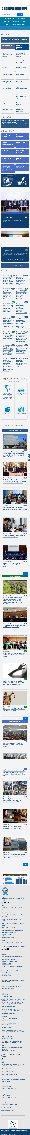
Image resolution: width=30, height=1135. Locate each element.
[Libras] (29, 455)
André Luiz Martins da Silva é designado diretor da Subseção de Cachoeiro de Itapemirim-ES (14, 856)
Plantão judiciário (19, 47)
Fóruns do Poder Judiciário (21, 151)
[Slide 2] (8, 260)
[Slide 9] (20, 260)
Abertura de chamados (8, 937)
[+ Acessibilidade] (29, 460)
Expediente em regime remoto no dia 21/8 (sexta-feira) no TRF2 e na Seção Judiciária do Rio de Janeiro (21, 337)
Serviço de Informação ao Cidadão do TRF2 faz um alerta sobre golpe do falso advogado (8, 350)
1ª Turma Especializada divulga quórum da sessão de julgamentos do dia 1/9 (7, 294)
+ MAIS (25, 573)
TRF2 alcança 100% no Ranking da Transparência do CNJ (14, 220)
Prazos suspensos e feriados (22, 103)
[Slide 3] (10, 260)
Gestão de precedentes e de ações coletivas (21, 96)
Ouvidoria (6, 21)
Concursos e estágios (19, 82)
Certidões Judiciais (21, 74)
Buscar (2, 12)
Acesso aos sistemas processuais (14, 39)
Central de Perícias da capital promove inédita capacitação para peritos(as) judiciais (14, 655)
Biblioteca (5, 68)
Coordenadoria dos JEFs (18, 24)
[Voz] (29, 457)
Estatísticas (5, 150)
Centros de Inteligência (19, 135)
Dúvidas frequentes (21, 88)
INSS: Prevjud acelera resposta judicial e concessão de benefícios (14, 536)
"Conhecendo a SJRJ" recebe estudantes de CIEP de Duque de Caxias (14, 626)
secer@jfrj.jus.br (6, 976)
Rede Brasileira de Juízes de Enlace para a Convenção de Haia (7, 168)
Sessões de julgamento (19, 110)
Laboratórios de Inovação (6, 159)
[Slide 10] (22, 260)
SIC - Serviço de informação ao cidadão (20, 54)
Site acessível (13, 1128)
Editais (4, 95)
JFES (25, 741)
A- (2, 8)
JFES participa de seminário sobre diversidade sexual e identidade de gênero (13, 744)
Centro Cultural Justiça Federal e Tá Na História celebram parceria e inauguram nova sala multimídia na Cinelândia (14, 481)
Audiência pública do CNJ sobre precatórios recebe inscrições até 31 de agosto (8, 280)
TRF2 (26, 275)
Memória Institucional (20, 159)
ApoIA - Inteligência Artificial (7, 135)
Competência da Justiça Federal (6, 82)
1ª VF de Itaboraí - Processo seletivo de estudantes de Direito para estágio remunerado (21, 294)
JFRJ (26, 288)
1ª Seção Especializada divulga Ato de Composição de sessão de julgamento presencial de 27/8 (21, 308)
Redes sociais (24, 8)
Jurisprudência (6, 103)
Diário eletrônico (6, 88)
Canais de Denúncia (7, 74)
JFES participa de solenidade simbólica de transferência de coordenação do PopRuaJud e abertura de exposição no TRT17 (14, 773)
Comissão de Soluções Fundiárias (7, 143)
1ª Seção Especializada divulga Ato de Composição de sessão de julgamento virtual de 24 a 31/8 (21, 323)
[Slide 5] (13, 260)
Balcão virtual (7, 46)
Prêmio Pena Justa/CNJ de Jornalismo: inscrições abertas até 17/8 (14, 709)
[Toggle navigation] (3, 27)
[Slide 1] (6, 260)
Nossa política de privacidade (8, 1134)
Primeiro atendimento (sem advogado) (7, 54)
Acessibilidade (17, 8)
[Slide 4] (12, 260)
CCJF (7, 24)
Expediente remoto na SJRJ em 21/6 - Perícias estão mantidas (8, 336)
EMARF (25, 21)
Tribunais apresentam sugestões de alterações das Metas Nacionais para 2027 (13, 565)
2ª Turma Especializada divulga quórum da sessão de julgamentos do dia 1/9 (20, 281)
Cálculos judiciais (21, 68)
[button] (2, 211)
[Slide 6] (15, 260)
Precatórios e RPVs (7, 109)
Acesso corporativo (23, 31)
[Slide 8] (19, 260)
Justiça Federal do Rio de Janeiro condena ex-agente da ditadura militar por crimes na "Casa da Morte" (14, 682)
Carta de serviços (7, 61)
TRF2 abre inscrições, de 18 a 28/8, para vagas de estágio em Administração (21, 350)
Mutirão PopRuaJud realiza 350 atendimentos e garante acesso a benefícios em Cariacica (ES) (12, 800)
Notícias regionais (15, 265)
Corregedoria (21, 18)
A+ (6, 8)
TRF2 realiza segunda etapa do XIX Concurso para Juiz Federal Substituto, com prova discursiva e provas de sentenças (14, 255)
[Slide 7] (17, 260)
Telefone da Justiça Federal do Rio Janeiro (11, 920)
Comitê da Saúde (21, 142)
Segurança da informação (20, 167)
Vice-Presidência (9, 18)
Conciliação (16, 21)
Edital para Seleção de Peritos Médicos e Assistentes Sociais (21, 363)
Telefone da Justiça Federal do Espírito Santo (12, 924)
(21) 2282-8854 (6, 935)
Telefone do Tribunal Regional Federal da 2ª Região (12, 915)
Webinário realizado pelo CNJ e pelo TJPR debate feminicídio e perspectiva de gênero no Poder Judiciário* (8, 365)
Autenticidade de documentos (21, 61)
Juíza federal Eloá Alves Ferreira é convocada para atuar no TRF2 (12, 827)
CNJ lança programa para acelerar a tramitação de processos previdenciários (15, 508)
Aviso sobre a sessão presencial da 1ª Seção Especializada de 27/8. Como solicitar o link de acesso (8, 323)
